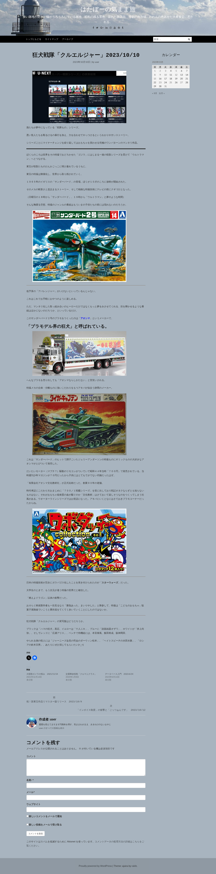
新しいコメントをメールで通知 (45, 816)
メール (30, 792)
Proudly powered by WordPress (95, 866)
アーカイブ (67, 39)
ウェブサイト (33, 804)
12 (176, 75)
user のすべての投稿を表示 (51, 728)
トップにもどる (33, 39)
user (97, 61)
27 (181, 82)
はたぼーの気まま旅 (108, 9)
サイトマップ (51, 39)
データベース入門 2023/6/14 (119, 674)
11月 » (162, 93)
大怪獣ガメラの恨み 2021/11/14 (42, 674)
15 (155, 78)
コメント (31, 756)
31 (165, 86)
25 (171, 82)
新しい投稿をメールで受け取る (45, 824)
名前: (30, 780)
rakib (134, 866)
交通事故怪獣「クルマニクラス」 (81, 674)
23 (160, 82)
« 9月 (154, 93)
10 (165, 75)
